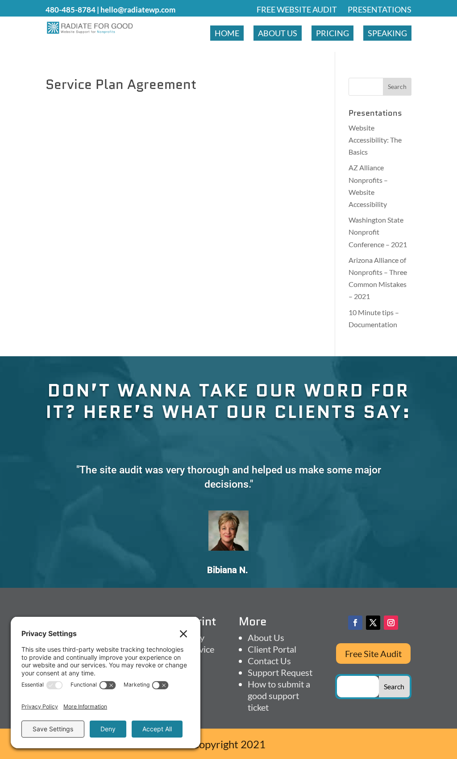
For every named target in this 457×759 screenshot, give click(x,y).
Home (227, 33)
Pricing (332, 33)
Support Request (280, 672)
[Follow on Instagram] (391, 623)
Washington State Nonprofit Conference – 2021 (378, 231)
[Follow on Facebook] (355, 623)
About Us (277, 33)
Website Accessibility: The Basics (375, 139)
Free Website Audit (297, 9)
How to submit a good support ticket (279, 696)
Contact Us (269, 660)
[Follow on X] (373, 623)
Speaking (387, 33)
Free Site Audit (373, 653)
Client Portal (272, 649)
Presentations (379, 9)
